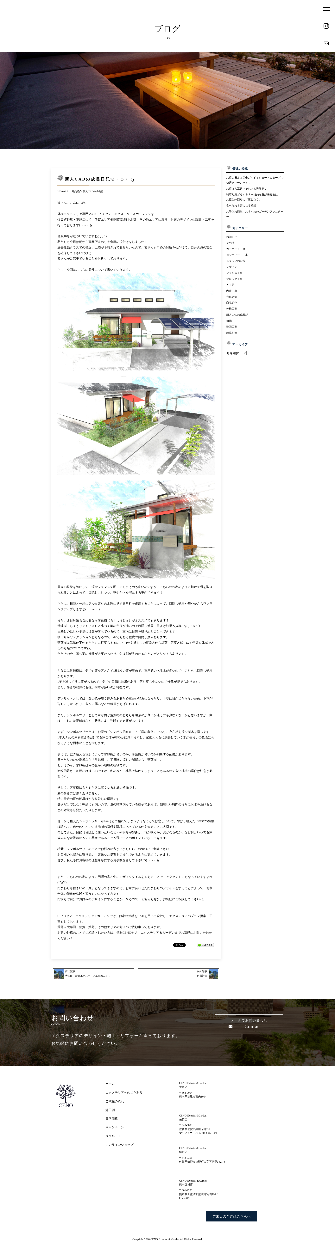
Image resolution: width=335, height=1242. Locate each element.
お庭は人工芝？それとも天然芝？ (246, 188)
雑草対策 (231, 332)
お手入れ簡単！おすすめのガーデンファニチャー (254, 214)
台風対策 (231, 296)
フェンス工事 (234, 272)
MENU (326, 9)
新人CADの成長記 (93, 191)
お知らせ (231, 236)
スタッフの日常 (235, 260)
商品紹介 (77, 191)
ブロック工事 (234, 278)
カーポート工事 (235, 248)
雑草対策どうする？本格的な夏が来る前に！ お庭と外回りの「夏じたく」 (253, 197)
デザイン (231, 266)
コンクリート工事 (237, 254)
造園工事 (231, 326)
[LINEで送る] (205, 944)
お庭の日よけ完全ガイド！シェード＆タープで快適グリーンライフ (254, 180)
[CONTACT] (326, 43)
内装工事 (231, 290)
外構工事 (231, 308)
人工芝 (230, 284)
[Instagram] (326, 26)
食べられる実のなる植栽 (241, 205)
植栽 (229, 320)
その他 (230, 242)
